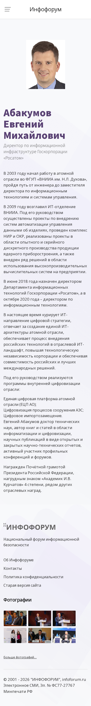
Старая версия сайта (22, 585)
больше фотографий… (20, 657)
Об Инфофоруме (19, 559)
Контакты (13, 568)
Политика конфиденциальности (33, 576)
